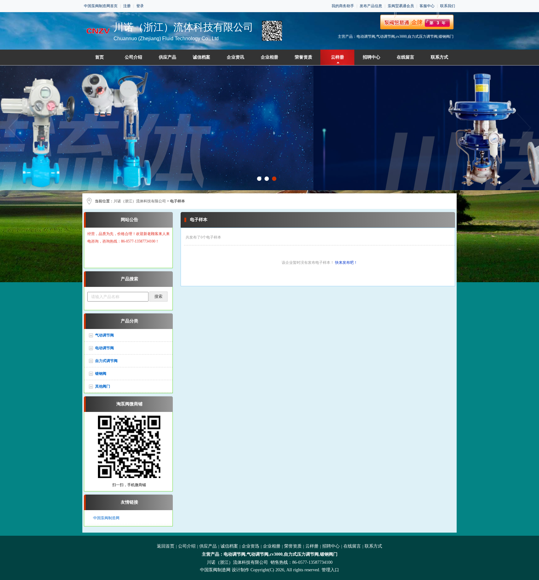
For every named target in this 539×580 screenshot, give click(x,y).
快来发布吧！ (346, 262)
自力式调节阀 (106, 361)
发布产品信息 (371, 6)
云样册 (337, 57)
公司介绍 (133, 57)
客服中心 (427, 6)
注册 (127, 6)
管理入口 (330, 570)
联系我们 (447, 6)
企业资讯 (235, 57)
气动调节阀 (104, 335)
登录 (140, 6)
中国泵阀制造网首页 (101, 6)
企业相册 (269, 57)
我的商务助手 (343, 6)
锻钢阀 (100, 373)
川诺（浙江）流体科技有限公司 (140, 201)
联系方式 (439, 57)
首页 (99, 57)
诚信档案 (201, 57)
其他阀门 (102, 386)
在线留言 (405, 57)
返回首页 (165, 546)
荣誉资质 (303, 57)
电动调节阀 (104, 348)
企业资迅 (250, 546)
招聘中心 (371, 57)
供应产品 (167, 57)
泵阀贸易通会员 (401, 6)
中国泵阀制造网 (106, 518)
